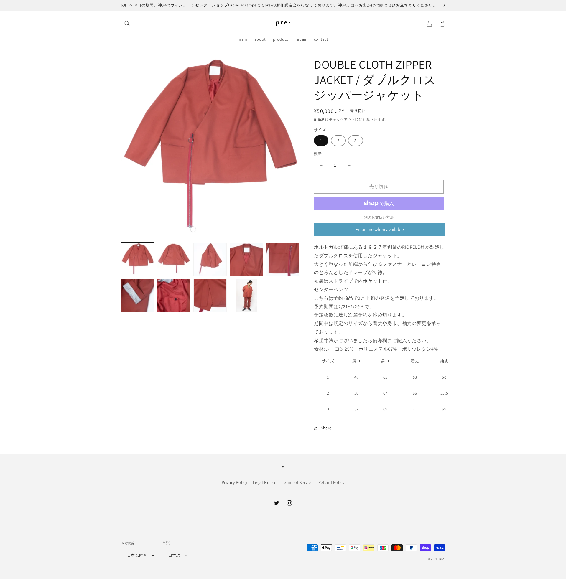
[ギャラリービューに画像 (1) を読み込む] (137, 259)
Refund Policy (331, 482)
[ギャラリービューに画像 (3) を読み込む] (210, 259)
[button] (127, 23)
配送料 (319, 119)
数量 (318, 153)
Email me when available (380, 229)
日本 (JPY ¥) (137, 555)
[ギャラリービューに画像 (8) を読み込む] (210, 295)
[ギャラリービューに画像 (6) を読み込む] (137, 295)
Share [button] (326, 427)
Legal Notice (265, 482)
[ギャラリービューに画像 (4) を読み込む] (246, 259)
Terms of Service (297, 482)
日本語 (174, 555)
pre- (442, 559)
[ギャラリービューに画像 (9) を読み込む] (246, 295)
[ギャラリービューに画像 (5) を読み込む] (282, 259)
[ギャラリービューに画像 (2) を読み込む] (173, 259)
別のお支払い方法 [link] (379, 217)
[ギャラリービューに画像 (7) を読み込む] (173, 295)
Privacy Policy (234, 482)
